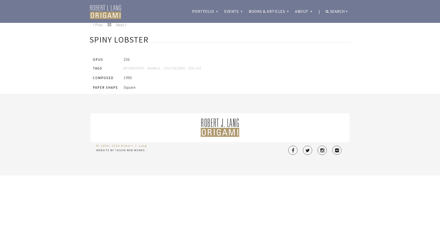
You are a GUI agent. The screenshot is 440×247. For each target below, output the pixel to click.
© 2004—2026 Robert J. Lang (121, 146)
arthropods (133, 68)
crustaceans (174, 68)
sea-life (194, 68)
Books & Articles (269, 11)
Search (339, 11)
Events (233, 11)
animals (153, 68)
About (304, 11)
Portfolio (205, 11)
